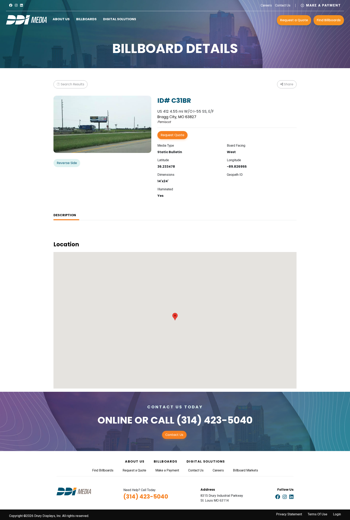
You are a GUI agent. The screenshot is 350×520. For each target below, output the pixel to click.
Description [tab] (64, 215)
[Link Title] (10, 5)
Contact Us (282, 5)
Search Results (72, 84)
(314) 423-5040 (214, 420)
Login (337, 514)
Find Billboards (329, 20)
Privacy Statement (289, 514)
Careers (266, 5)
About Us (61, 19)
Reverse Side (67, 163)
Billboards (86, 19)
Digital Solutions (119, 19)
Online (114, 420)
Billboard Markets (245, 470)
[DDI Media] (26, 19)
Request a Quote (294, 20)
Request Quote (172, 135)
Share (288, 84)
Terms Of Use (317, 514)
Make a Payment (323, 5)
